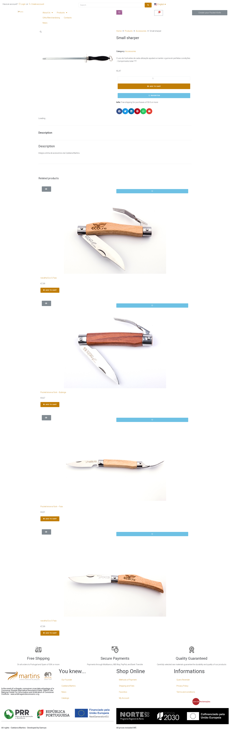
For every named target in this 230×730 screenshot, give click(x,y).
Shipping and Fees (126, 686)
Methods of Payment (128, 680)
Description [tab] (45, 132)
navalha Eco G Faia (48, 278)
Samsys (42, 728)
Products (129, 31)
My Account (124, 698)
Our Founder (66, 680)
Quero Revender (183, 680)
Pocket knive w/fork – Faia (51, 506)
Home (119, 31)
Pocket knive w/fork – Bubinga (53, 392)
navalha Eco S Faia (48, 621)
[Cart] (158, 13)
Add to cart (155, 86)
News (63, 692)
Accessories (141, 31)
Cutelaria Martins (68, 686)
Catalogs (65, 698)
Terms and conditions (185, 692)
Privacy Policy (182, 686)
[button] (209, 12)
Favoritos (123, 692)
